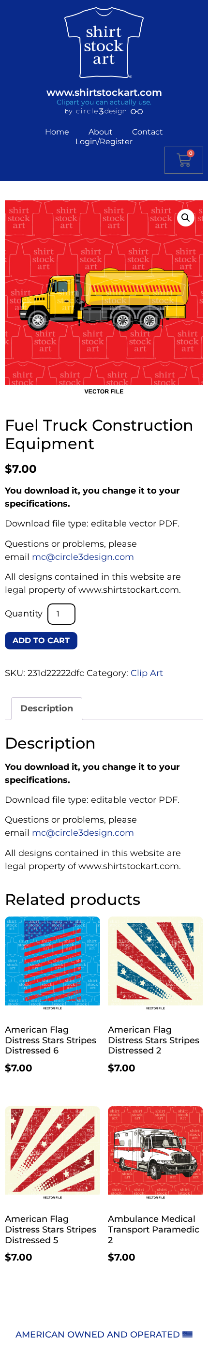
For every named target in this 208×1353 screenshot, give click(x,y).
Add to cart (41, 640)
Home (57, 131)
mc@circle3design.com (83, 557)
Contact (147, 131)
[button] (185, 217)
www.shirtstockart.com (104, 92)
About (101, 131)
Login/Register (104, 141)
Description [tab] (46, 708)
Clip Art (147, 673)
